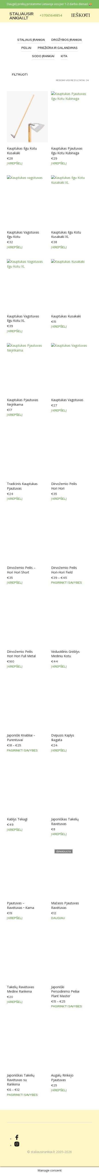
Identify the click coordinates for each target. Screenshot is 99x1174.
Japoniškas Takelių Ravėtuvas (65, 821)
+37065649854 (51, 15)
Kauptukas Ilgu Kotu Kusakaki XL (66, 234)
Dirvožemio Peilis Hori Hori (64, 486)
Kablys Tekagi (17, 819)
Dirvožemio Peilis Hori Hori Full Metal (21, 653)
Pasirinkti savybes (66, 583)
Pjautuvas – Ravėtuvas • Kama (20, 905)
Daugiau (58, 918)
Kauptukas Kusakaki (66, 316)
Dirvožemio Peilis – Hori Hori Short (21, 569)
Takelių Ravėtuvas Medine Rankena (20, 989)
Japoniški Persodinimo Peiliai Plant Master (65, 991)
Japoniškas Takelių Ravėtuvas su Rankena (21, 1079)
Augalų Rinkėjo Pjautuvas (62, 1077)
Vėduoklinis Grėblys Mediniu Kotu (65, 653)
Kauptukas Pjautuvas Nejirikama (22, 402)
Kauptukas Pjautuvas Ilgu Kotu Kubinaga (66, 150)
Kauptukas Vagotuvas (67, 400)
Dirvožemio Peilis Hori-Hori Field (64, 569)
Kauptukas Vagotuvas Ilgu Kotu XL (23, 318)
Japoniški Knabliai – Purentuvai (21, 737)
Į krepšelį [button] (14, 163)
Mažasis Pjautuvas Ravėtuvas (65, 905)
